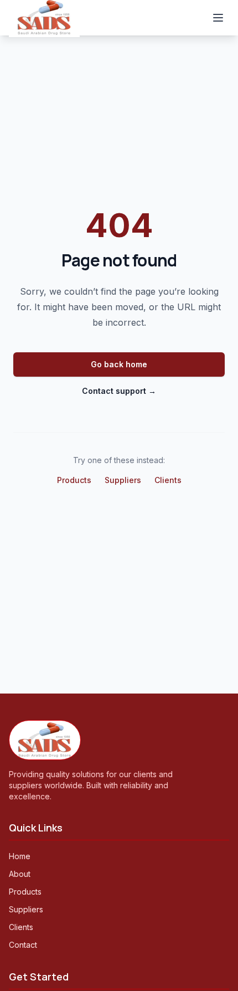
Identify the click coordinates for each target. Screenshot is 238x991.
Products (74, 480)
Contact (23, 944)
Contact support (119, 391)
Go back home (119, 364)
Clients (168, 480)
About (19, 874)
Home (19, 856)
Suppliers (123, 480)
